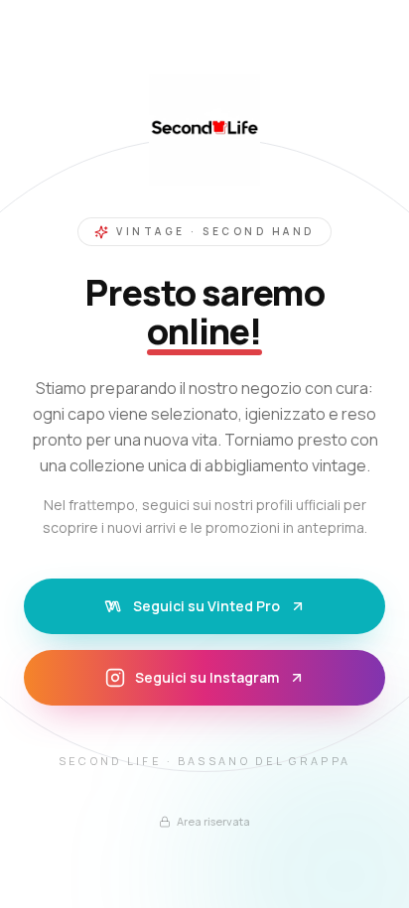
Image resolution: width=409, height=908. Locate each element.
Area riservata (213, 821)
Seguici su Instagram (207, 677)
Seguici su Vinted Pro (206, 605)
